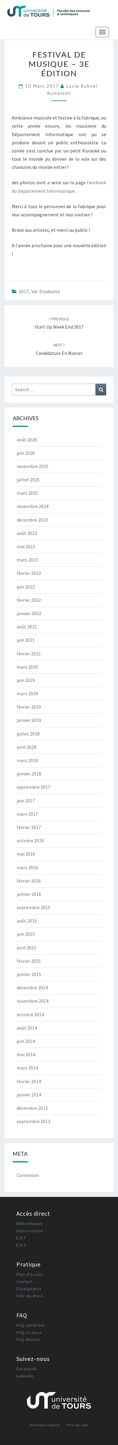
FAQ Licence (29, 1332)
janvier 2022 (29, 613)
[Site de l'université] (59, 1402)
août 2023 (27, 533)
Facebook (26, 1368)
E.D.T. (21, 1245)
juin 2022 (26, 587)
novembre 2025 (32, 466)
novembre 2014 (32, 1001)
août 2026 (27, 440)
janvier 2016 (29, 894)
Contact (24, 1281)
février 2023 (29, 573)
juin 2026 (26, 453)
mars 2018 (27, 760)
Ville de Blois (29, 1296)
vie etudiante (45, 291)
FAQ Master (28, 1339)
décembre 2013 (32, 1108)
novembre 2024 (32, 506)
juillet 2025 (28, 480)
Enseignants (29, 1288)
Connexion (28, 1175)
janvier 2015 (29, 974)
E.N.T (21, 1237)
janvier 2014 (29, 1095)
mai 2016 (26, 854)
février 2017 (29, 827)
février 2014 (29, 1081)
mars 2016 (27, 867)
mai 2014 (26, 1054)
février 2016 (29, 881)
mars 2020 (27, 667)
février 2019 (29, 707)
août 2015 (27, 921)
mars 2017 (27, 814)
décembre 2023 (32, 520)
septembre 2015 (33, 907)
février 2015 (29, 961)
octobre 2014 (30, 1014)
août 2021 (27, 627)
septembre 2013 (33, 1121)
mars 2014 (27, 1068)
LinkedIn (25, 1376)
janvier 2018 (29, 774)
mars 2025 (27, 493)
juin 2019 (26, 680)
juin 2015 (26, 934)
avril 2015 (26, 948)
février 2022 (29, 600)
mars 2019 (27, 693)
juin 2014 (26, 1041)
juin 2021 (26, 640)
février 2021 (29, 653)
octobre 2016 (30, 840)
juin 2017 (26, 801)
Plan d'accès (29, 1274)
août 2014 (27, 1028)
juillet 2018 (28, 734)
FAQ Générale (30, 1325)
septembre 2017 (33, 787)
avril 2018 (26, 747)
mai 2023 (26, 546)
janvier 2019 (29, 720)
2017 (23, 291)
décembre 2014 (32, 988)
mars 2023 (27, 560)
